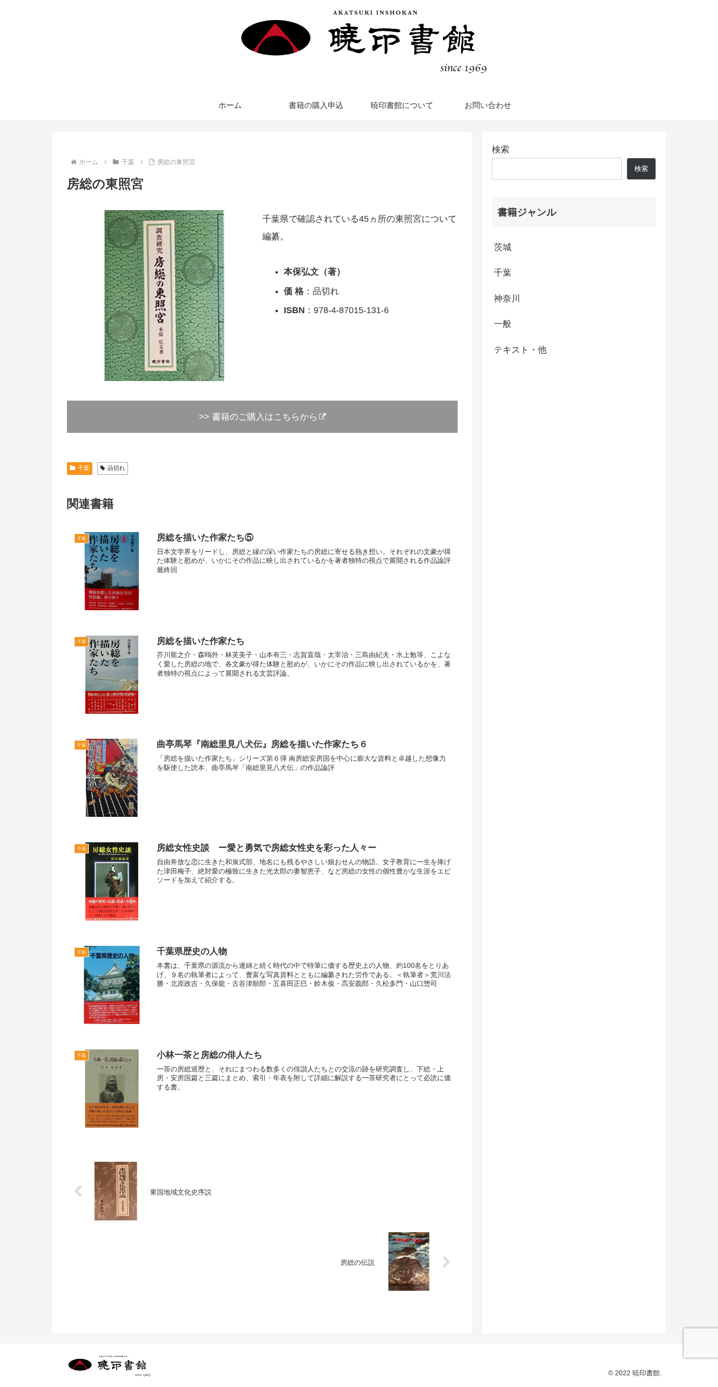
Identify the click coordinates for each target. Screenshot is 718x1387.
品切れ (116, 468)
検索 (500, 149)
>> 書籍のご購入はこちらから (258, 417)
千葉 (83, 468)
